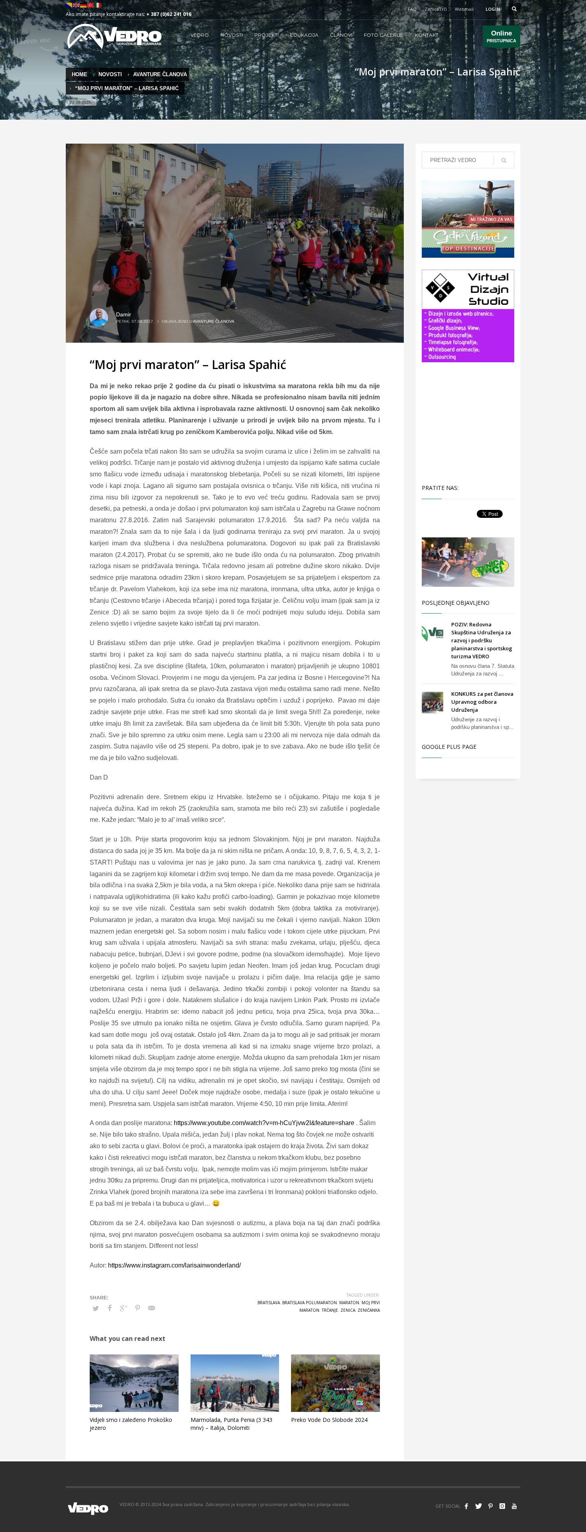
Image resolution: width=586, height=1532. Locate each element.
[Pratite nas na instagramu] (502, 1506)
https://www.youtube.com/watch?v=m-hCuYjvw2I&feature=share (264, 1122)
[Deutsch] (83, 4)
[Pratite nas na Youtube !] (514, 1506)
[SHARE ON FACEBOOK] (110, 1308)
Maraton (349, 1302)
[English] (76, 4)
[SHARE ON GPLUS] (124, 1308)
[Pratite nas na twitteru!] (478, 1506)
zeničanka (369, 1310)
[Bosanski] (69, 4)
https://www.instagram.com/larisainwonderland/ (174, 1265)
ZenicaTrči (436, 9)
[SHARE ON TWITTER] (96, 1309)
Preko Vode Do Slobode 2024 (329, 1419)
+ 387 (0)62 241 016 (168, 14)
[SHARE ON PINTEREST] (138, 1308)
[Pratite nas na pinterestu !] (490, 1506)
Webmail (464, 9)
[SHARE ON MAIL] (151, 1308)
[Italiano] (98, 4)
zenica (347, 1310)
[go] (504, 160)
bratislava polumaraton (309, 1302)
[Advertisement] (469, 422)
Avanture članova (213, 321)
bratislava (269, 1302)
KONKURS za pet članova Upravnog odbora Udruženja (482, 701)
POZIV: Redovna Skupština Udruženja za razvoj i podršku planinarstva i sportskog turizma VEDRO (481, 640)
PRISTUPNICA (501, 36)
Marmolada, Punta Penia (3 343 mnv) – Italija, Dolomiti (231, 1423)
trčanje (330, 1310)
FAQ (412, 9)
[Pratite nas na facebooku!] (466, 1506)
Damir (123, 314)
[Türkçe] (90, 4)
